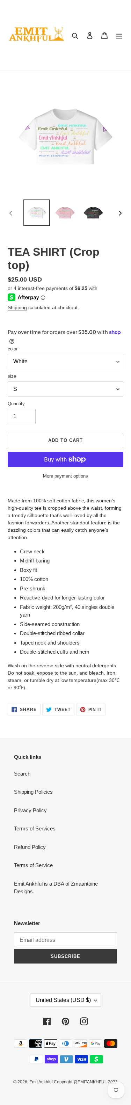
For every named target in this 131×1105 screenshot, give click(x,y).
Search (22, 774)
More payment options (65, 476)
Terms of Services (35, 828)
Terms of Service (33, 865)
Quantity (16, 403)
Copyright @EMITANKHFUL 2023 (86, 1081)
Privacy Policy (30, 810)
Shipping (17, 307)
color (12, 348)
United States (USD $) (63, 1000)
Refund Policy (30, 847)
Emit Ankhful (41, 1081)
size (12, 376)
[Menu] (119, 35)
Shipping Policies (33, 792)
